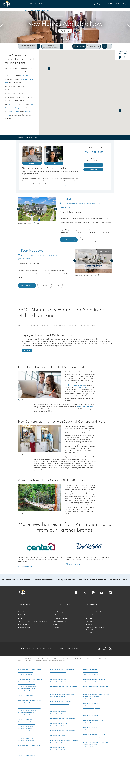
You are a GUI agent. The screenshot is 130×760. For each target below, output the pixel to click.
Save (99, 240)
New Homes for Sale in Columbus (90, 674)
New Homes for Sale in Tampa (25, 728)
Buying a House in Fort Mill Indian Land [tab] (33, 325)
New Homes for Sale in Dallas (90, 725)
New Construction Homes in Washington (95, 742)
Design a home (82, 387)
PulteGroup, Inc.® (24, 627)
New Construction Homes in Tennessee (94, 713)
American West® (24, 624)
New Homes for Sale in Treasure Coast (27, 730)
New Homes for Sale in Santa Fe (57, 735)
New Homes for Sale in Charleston (91, 696)
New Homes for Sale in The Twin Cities (59, 704)
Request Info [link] (93, 170)
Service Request (123, 4)
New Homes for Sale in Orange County (27, 686)
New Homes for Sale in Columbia (90, 698)
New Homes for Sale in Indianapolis (26, 755)
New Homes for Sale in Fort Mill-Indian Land (93, 701)
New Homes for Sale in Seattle (90, 744)
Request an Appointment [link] (93, 165)
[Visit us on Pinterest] (93, 593)
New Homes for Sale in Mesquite (58, 713)
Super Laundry (14, 111)
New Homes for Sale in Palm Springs (26, 688)
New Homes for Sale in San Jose (25, 695)
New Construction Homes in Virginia (94, 734)
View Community (69, 240)
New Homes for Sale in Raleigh (57, 749)
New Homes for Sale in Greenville (90, 703)
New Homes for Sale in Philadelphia (91, 689)
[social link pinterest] (38, 224)
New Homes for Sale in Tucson (25, 674)
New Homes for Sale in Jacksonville (26, 714)
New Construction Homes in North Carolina (64, 740)
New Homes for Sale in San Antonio (91, 729)
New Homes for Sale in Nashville (90, 715)
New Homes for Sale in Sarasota (25, 726)
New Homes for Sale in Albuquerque (58, 733)
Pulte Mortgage (58, 612)
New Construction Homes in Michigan (62, 694)
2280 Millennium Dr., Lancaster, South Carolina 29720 (82, 204)
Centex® (21, 612)
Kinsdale (66, 199)
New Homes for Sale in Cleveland (90, 672)
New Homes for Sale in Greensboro (58, 747)
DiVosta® (21, 618)
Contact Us (109, 4)
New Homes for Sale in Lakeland (25, 717)
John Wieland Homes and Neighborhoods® (32, 621)
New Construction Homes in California (30, 679)
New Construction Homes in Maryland (62, 677)
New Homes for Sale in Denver (25, 702)
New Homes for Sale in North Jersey (58, 723)
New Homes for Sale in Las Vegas (58, 711)
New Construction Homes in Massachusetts (63, 686)
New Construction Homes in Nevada (61, 709)
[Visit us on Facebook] (76, 593)
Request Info (86, 240)
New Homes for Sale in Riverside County (27, 690)
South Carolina (28, 10)
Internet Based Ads (92, 615)
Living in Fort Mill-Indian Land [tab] (65, 325)
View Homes (65, 31)
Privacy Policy (73, 648)
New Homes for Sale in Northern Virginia (92, 737)
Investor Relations (59, 621)
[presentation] (1, 27)
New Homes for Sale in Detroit (57, 696)
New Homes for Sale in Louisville (58, 672)
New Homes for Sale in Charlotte (58, 745)
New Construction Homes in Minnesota (62, 701)
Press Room (90, 621)
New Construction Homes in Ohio (93, 669)
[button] (21, 4)
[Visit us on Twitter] (84, 593)
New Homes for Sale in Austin (90, 722)
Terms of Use (60, 648)
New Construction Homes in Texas (93, 720)
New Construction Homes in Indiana (29, 753)
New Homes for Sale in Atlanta (25, 738)
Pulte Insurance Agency (61, 618)
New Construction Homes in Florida (29, 708)
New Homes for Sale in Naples (25, 719)
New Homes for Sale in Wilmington (58, 752)
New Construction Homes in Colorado (30, 700)
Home (20, 10)
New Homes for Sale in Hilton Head (91, 705)
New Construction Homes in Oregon (94, 679)
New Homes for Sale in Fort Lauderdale (27, 710)
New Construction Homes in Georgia (29, 736)
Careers (56, 624)
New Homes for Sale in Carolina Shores (59, 742)
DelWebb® (21, 615)
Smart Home (13, 104)
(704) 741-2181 (65, 207)
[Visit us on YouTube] (101, 593)
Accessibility (90, 624)
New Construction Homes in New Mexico (62, 730)
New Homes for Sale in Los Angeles (26, 684)
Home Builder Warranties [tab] (91, 325)
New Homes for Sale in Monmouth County (60, 721)
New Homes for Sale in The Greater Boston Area (61, 689)
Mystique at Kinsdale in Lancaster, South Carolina (109, 580)
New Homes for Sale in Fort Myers (26, 712)
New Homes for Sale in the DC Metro (59, 681)
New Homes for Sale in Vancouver (90, 746)
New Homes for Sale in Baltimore (58, 679)
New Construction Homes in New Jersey (62, 718)
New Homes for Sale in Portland (90, 681)
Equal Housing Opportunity (95, 612)
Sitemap (56, 627)
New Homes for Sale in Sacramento (26, 693)
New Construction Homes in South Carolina (96, 694)
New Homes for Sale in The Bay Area (26, 681)
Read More (27, 350)
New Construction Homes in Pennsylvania (95, 686)
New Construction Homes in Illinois (29, 745)
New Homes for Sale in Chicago (25, 748)
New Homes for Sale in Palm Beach (26, 724)
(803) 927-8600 (24, 259)
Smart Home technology (76, 385)
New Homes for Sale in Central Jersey (59, 725)
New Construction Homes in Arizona (29, 669)
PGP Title (56, 615)
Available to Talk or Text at (93, 148)
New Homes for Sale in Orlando (25, 721)
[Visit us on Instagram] (110, 593)
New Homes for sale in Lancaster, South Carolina (35, 580)
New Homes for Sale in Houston (90, 727)
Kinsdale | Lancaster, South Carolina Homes (72, 580)
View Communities (25, 566)
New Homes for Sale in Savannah (26, 740)
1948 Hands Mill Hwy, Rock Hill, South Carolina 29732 (40, 255)
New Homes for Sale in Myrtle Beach (91, 708)
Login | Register (98, 4)
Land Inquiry (90, 632)
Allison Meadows (30, 250)
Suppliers (89, 618)
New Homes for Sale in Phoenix (25, 672)
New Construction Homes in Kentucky (62, 669)
